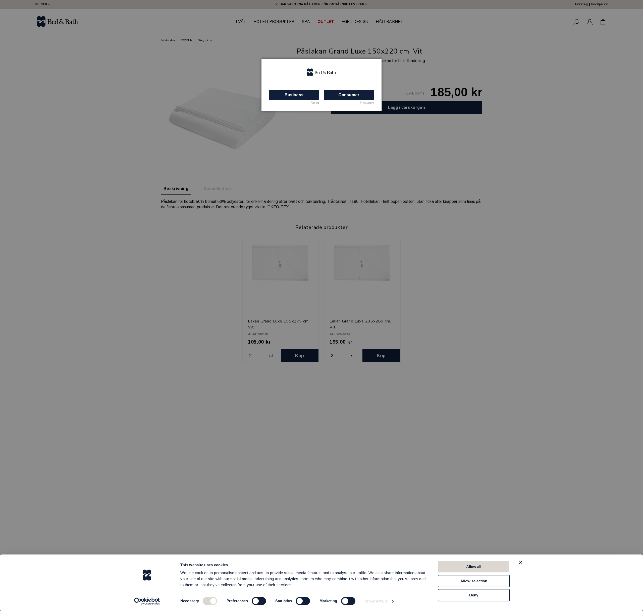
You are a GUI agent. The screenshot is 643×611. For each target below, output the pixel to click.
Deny (473, 595)
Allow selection (473, 581)
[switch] (259, 601)
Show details (376, 601)
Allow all (473, 567)
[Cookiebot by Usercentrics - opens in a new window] (147, 601)
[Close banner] (520, 562)
